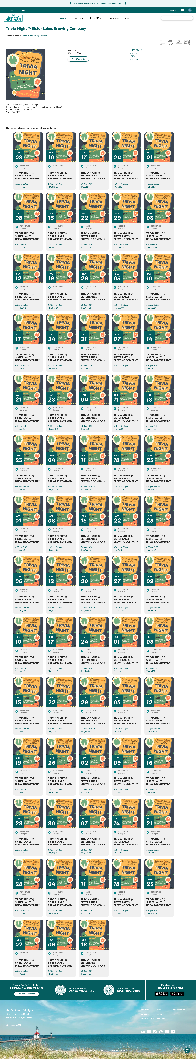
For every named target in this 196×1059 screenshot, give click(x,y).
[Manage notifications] (189, 10)
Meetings (174, 10)
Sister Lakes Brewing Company (35, 35)
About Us (145, 1010)
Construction (147, 1018)
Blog (127, 18)
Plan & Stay (113, 18)
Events (63, 18)
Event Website (78, 59)
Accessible (162, 1018)
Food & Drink (96, 18)
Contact (145, 1014)
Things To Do (78, 18)
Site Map (177, 1014)
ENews (183, 10)
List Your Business (26, 994)
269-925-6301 (13, 1024)
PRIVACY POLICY (119, 1050)
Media (159, 1014)
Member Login (179, 1010)
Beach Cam (8, 10)
